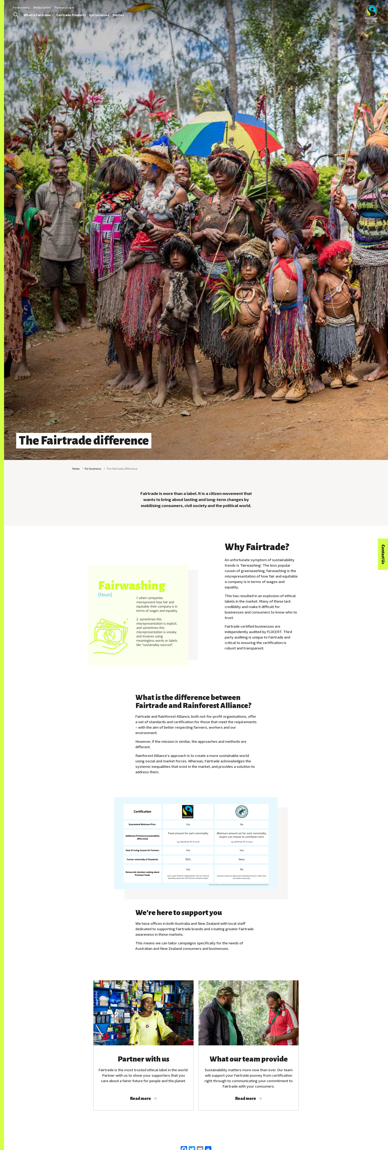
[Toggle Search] (16, 15)
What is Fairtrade (37, 15)
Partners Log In (64, 7)
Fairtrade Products (71, 15)
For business (21, 7)
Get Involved (99, 15)
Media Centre (42, 7)
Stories (118, 15)
